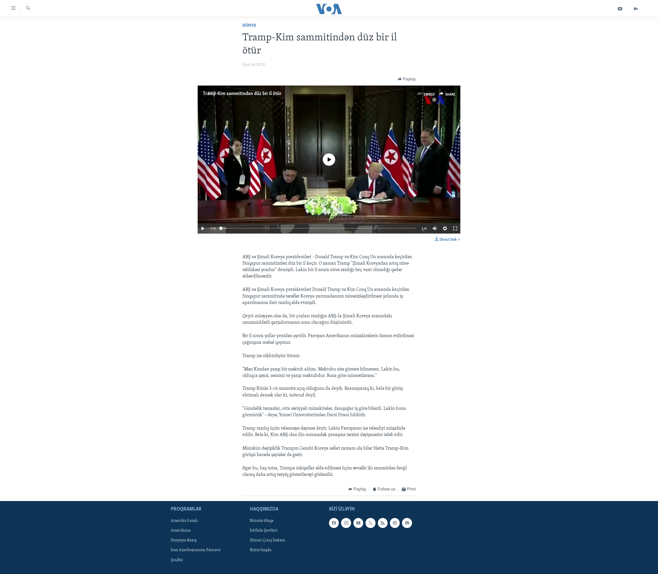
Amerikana (181, 531)
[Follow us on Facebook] (334, 523)
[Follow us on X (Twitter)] (370, 523)
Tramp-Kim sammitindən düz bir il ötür (242, 93)
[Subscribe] (407, 523)
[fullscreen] (455, 228)
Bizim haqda (260, 550)
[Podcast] (395, 523)
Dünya (249, 25)
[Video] (636, 9)
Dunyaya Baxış (184, 540)
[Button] (407, 79)
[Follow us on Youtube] (358, 523)
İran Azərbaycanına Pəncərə (196, 550)
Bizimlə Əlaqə (261, 521)
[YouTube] (620, 9)
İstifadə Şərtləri (264, 531)
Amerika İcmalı (184, 521)
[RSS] (383, 523)
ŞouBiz (177, 560)
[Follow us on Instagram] (346, 523)
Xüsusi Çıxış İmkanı (267, 540)
